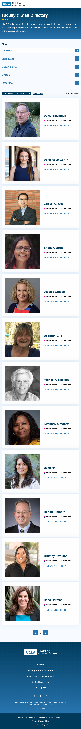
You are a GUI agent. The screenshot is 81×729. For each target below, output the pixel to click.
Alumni (40, 665)
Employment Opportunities (40, 676)
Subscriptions (41, 687)
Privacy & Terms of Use (40, 721)
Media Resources (40, 682)
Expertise (7, 83)
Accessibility (42, 717)
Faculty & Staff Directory (40, 670)
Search (8, 51)
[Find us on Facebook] (40, 696)
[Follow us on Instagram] (35, 696)
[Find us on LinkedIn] (46, 696)
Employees (8, 58)
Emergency (30, 717)
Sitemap (21, 717)
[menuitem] (40, 663)
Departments (9, 67)
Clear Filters (38, 93)
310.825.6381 (40, 708)
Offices (6, 75)
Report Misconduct (56, 717)
